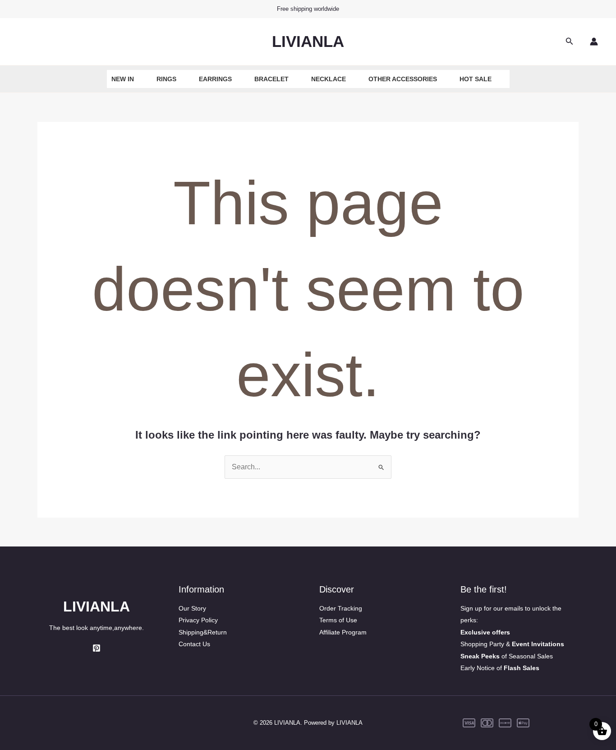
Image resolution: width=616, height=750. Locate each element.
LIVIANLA (308, 41)
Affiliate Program (343, 632)
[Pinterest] (96, 648)
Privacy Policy (198, 620)
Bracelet (271, 79)
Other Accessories (402, 79)
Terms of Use (338, 620)
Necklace (328, 79)
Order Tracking (340, 608)
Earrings (215, 79)
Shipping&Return (203, 632)
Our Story (192, 608)
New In (122, 79)
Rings (166, 79)
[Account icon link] (594, 41)
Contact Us (194, 644)
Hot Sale (476, 79)
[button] (569, 41)
